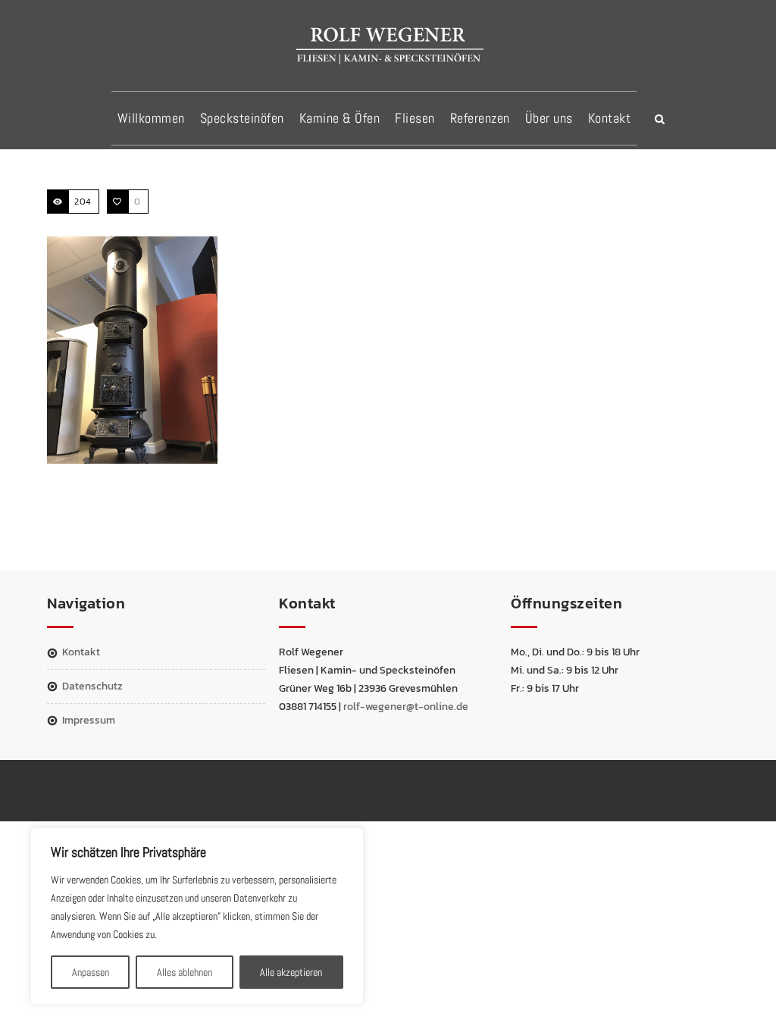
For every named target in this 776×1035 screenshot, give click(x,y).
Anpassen (90, 972)
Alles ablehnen (184, 972)
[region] (197, 916)
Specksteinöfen (242, 118)
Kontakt (609, 118)
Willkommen (151, 118)
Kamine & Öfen (339, 118)
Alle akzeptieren (291, 972)
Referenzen (480, 118)
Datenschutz (92, 686)
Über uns (549, 118)
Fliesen (415, 118)
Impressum (88, 720)
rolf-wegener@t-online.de (405, 706)
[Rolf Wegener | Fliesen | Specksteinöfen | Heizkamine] (388, 44)
